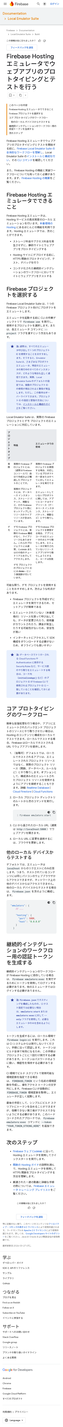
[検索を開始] (38, 4)
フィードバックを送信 (21, 47)
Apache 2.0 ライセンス (35, 1230)
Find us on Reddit (11, 1302)
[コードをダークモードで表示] (48, 812)
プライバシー (21, 1412)
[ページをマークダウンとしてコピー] (20, 95)
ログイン (54, 3)
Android (7, 1378)
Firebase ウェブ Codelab (27, 1151)
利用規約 (7, 1412)
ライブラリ (8, 1278)
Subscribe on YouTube (14, 1312)
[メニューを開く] (5, 4)
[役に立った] (39, 40)
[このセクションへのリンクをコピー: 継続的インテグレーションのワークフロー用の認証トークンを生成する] (35, 963)
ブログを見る (9, 1297)
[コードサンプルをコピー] (54, 812)
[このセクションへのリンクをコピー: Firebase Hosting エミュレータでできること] (20, 207)
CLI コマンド (24, 160)
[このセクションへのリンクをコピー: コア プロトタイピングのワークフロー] (51, 715)
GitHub (6, 1283)
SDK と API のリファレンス (16, 1268)
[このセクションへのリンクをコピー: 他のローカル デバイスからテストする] (35, 858)
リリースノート (10, 1347)
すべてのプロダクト (13, 1398)
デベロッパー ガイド (13, 1262)
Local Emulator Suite (23, 19)
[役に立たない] (44, 40)
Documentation (14, 14)
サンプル (7, 1273)
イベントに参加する (13, 1318)
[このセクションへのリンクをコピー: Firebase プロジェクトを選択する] (40, 295)
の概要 (35, 178)
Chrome (7, 1383)
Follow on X (8, 1307)
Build (37, 34)
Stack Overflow (10, 1337)
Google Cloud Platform (14, 1393)
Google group (10, 1342)
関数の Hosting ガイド (26, 1165)
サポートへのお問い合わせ (16, 1331)
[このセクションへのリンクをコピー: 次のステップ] (40, 1143)
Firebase (10, 30)
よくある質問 (9, 1357)
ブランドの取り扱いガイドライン (20, 1352)
